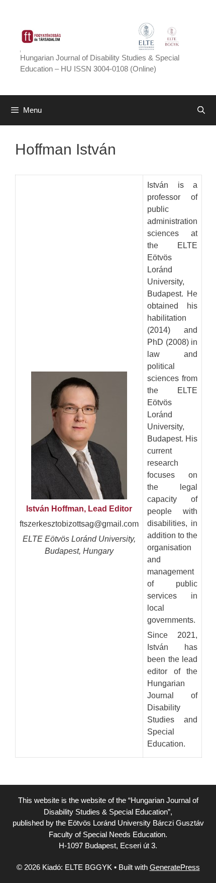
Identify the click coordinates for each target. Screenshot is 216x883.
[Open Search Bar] (201, 110)
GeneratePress (175, 867)
